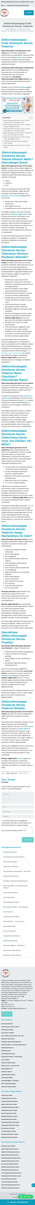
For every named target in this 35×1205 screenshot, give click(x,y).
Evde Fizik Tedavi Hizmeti (12, 955)
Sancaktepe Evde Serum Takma (10, 1122)
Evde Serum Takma (6, 1095)
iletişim (25, 400)
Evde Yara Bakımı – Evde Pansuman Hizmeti (15, 887)
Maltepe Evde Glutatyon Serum (10, 1167)
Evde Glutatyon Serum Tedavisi (13, 857)
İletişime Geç (7, 1014)
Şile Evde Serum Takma (8, 1128)
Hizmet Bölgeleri (5, 772)
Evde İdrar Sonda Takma (11, 916)
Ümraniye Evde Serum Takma (9, 1134)
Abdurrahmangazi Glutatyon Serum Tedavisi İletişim (17, 146)
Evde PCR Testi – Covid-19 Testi (13, 921)
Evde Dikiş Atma (8, 897)
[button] (25, 1196)
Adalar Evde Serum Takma (8, 1098)
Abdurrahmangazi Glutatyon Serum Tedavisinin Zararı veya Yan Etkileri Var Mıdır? (18, 134)
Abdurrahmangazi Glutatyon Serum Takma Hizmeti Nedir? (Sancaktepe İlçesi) (16, 121)
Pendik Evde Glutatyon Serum (9, 1170)
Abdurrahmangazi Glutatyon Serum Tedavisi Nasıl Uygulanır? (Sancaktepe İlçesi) (17, 130)
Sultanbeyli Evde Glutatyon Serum (11, 1176)
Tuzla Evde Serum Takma (8, 1131)
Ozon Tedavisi (8, 912)
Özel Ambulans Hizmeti (11, 902)
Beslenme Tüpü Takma (10, 876)
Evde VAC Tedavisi (9, 931)
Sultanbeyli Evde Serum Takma (10, 1125)
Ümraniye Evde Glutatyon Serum (10, 1185)
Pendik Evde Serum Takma (9, 1119)
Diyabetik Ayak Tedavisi (11, 936)
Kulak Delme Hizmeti (10, 892)
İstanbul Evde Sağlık (16, 772)
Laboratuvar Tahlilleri (10, 866)
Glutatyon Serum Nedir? (8, 1146)
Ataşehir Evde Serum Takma (9, 1101)
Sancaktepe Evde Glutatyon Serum (11, 1173)
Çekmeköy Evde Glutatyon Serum (10, 1158)
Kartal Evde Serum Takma (8, 1113)
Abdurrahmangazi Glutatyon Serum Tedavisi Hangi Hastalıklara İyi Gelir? (17, 138)
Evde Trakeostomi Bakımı (12, 950)
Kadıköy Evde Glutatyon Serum (10, 1161)
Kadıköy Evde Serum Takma (9, 1110)
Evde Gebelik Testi (9, 926)
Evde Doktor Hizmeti (10, 862)
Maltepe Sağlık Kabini (19, 1194)
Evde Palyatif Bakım (10, 941)
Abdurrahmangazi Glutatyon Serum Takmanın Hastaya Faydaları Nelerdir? (17, 125)
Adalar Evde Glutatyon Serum (9, 1149)
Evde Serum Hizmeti (10, 852)
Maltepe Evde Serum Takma (9, 1116)
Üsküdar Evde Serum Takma (9, 1137)
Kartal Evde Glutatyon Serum (9, 1164)
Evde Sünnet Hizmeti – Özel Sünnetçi (15, 907)
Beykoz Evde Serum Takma (9, 1104)
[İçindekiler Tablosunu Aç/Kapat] (30, 117)
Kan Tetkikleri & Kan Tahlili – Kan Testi (17, 871)
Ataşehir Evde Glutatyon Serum (10, 1152)
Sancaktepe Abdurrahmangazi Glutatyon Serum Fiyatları (16, 142)
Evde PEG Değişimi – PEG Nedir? (14, 945)
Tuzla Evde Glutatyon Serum (9, 1182)
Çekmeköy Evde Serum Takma (10, 1107)
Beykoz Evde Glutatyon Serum (10, 1155)
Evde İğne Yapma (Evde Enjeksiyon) (15, 881)
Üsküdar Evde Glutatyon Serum (10, 1188)
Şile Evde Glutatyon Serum (9, 1179)
